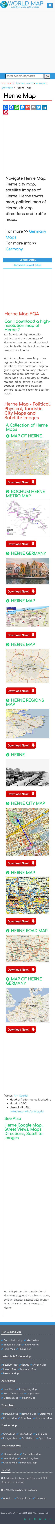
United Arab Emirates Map (16, 1356)
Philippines (25, 1349)
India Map (9, 1349)
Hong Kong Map (28, 1389)
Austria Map (8, 1381)
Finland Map (10, 1369)
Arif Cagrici (21, 1095)
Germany (14, 249)
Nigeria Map (25, 1434)
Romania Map (29, 1414)
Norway (25, 1365)
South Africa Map (13, 1340)
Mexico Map (33, 1340)
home (20, 83)
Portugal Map (10, 1414)
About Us (8, 1498)
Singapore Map (12, 1345)
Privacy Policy (24, 1498)
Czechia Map (11, 1398)
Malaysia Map (28, 1369)
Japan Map (33, 1393)
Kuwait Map (10, 1458)
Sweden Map (39, 1365)
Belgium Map (10, 1365)
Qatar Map (46, 1414)
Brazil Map (26, 1418)
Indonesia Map (28, 1463)
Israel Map (9, 1389)
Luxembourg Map (29, 1458)
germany (7, 87)
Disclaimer (40, 1498)
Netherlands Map (11, 1446)
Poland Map (28, 1398)
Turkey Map (8, 1405)
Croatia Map (10, 1463)
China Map (9, 1434)
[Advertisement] (27, 41)
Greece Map (10, 1418)
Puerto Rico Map (31, 1454)
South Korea (28, 1438)
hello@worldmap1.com (24, 1490)
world (29, 83)
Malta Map (41, 1434)
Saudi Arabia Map (14, 1393)
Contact (6, 1470)
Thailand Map (9, 1425)
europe (40, 83)
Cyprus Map (45, 1438)
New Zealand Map (12, 1332)
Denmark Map (11, 1373)
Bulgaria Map (31, 1345)
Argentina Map (43, 1418)
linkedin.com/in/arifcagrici (27, 1111)
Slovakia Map (11, 1454)
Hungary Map (10, 1438)
